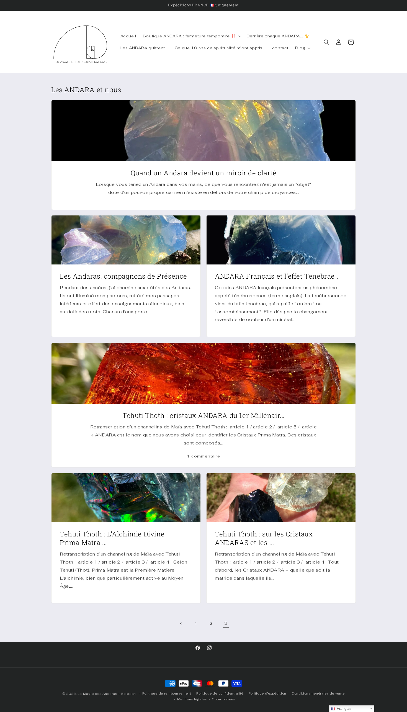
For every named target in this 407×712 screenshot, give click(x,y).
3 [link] (226, 623)
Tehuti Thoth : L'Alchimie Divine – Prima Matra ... (115, 538)
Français (343, 708)
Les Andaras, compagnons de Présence (123, 276)
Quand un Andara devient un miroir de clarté (204, 173)
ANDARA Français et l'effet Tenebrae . (276, 276)
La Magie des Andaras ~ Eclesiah (107, 694)
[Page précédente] (181, 624)
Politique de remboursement (166, 693)
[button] (191, 36)
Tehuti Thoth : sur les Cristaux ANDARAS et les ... (264, 538)
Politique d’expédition (267, 693)
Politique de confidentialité (219, 693)
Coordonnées (223, 699)
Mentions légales (192, 699)
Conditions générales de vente (318, 693)
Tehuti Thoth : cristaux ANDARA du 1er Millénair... (203, 415)
